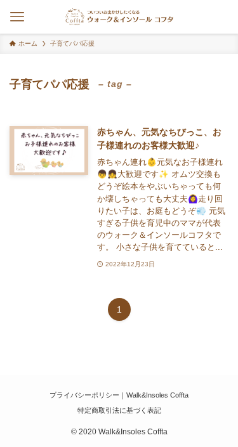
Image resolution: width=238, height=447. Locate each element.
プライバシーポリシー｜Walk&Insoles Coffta (119, 395)
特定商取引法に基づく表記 (119, 410)
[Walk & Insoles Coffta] (119, 17)
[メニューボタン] (17, 17)
